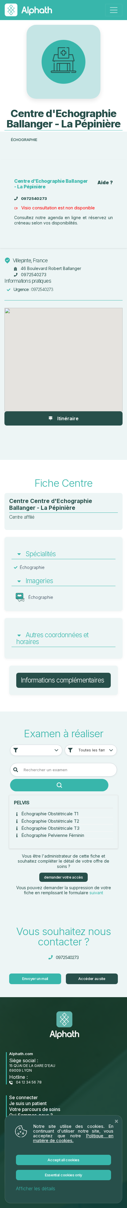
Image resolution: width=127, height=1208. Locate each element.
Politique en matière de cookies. (73, 1138)
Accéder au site (91, 978)
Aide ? (105, 182)
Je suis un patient (28, 1103)
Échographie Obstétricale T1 (49, 813)
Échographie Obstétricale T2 (49, 821)
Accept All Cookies (63, 1160)
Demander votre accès (63, 877)
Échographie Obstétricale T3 (49, 828)
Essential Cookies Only (63, 1175)
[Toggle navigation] (113, 10)
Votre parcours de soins (34, 1109)
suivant (96, 892)
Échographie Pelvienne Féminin (52, 835)
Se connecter (23, 1097)
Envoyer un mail (35, 978)
